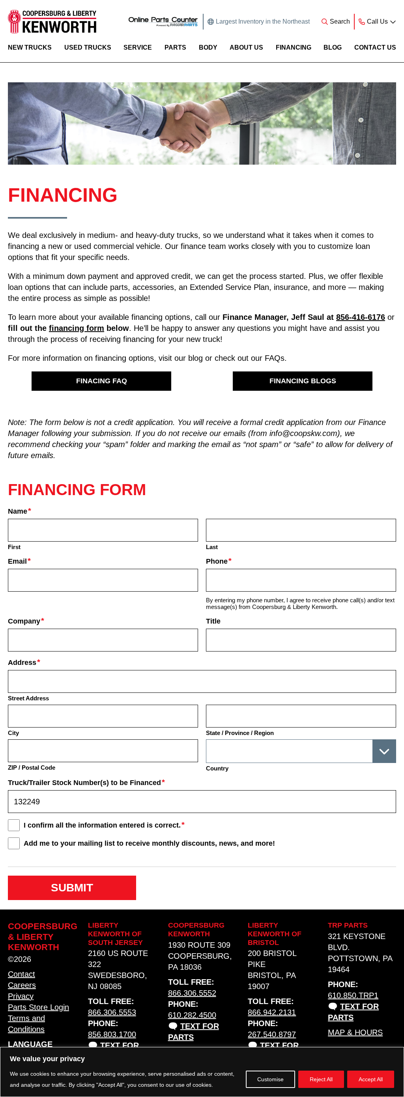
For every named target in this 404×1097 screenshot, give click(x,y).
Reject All (321, 1079)
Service (137, 47)
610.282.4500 (192, 1015)
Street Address (28, 698)
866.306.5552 (192, 993)
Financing (293, 47)
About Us (246, 47)
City (13, 732)
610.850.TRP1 (353, 995)
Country (217, 768)
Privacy (21, 996)
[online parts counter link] (163, 21)
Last (212, 547)
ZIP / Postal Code (31, 767)
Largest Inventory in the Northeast (263, 21)
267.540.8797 (272, 1034)
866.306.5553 (112, 1012)
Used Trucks (87, 47)
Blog (333, 47)
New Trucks (30, 47)
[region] (202, 1072)
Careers (22, 985)
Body (208, 47)
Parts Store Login (38, 1007)
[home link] (52, 21)
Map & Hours (355, 1032)
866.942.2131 (272, 1012)
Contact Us (375, 47)
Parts (175, 47)
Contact (21, 974)
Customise (270, 1079)
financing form (76, 328)
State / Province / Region (240, 732)
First (14, 547)
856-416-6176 (360, 317)
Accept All (371, 1079)
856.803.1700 (112, 1034)
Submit (72, 888)
